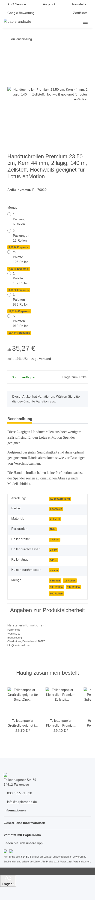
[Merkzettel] (71, 22)
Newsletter (80, 4)
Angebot (49, 4)
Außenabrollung (60, 498)
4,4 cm (54, 570)
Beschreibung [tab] (19, 419)
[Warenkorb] (79, 22)
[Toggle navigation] (85, 22)
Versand (45, 359)
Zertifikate (80, 13)
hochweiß (56, 508)
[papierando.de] (17, 21)
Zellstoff (55, 519)
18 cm (53, 549)
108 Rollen (56, 587)
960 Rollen (56, 593)
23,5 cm (54, 539)
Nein (53, 529)
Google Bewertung (21, 13)
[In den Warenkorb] (11, 51)
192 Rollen (73, 587)
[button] (55, 22)
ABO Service (16, 4)
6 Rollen (55, 580)
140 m (53, 560)
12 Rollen (70, 580)
